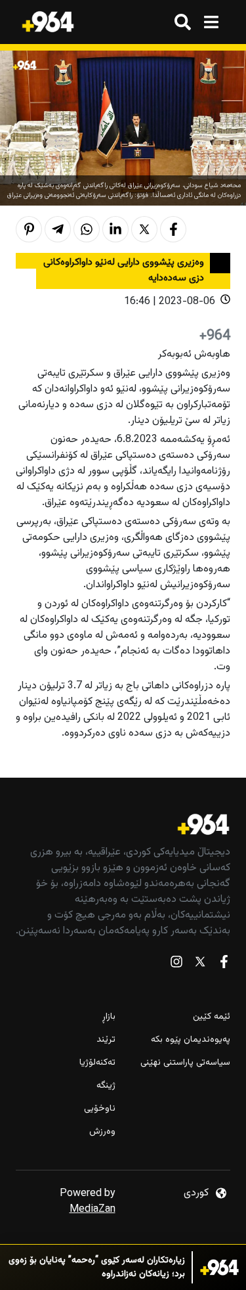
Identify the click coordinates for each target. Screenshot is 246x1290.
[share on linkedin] (115, 229)
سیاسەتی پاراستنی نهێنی (185, 1063)
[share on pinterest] (29, 229)
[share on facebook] (173, 229)
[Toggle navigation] (211, 22)
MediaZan (92, 1209)
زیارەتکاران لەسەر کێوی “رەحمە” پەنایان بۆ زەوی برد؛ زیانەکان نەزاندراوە (97, 1267)
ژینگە (105, 1086)
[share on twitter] (144, 229)
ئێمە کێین (211, 1017)
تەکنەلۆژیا (97, 1063)
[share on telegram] (58, 229)
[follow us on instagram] (176, 964)
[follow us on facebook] (223, 964)
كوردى (196, 1193)
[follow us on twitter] (200, 964)
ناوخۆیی (99, 1109)
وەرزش (102, 1132)
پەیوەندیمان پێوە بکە (190, 1040)
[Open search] (183, 22)
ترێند (105, 1040)
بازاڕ (108, 1017)
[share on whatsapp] (86, 229)
